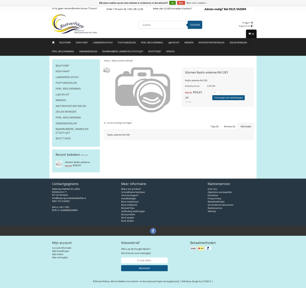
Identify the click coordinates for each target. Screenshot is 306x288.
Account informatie (61, 247)
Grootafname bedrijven (133, 192)
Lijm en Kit (173, 42)
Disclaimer (213, 195)
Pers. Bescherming (152, 42)
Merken (189, 42)
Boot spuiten (127, 217)
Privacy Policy (214, 198)
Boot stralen (127, 220)
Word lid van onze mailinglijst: (136, 251)
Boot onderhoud (129, 201)
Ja (172, 3)
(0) (252, 33)
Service (170, 51)
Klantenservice (215, 208)
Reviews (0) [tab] (229, 126)
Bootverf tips (127, 208)
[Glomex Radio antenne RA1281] (59, 163)
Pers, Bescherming (63, 51)
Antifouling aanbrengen (133, 211)
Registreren (245, 26)
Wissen (84, 154)
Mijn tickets (57, 254)
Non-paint (82, 42)
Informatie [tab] (246, 126)
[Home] (53, 42)
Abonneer (144, 268)
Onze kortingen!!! (129, 195)
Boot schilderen (129, 204)
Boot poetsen (128, 214)
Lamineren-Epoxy (103, 42)
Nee (181, 3)
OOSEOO (206, 281)
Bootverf (65, 42)
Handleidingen (128, 198)
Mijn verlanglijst (60, 257)
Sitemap (212, 211)
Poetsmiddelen (127, 42)
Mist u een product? (131, 188)
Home (107, 60)
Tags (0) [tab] (214, 126)
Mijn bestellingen (60, 251)
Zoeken (195, 24)
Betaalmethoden (216, 201)
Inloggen (246, 22)
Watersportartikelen (211, 42)
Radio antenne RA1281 (81, 162)
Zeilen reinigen (238, 42)
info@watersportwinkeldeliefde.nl (69, 198)
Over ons (212, 188)
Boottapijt (154, 51)
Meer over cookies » (196, 3)
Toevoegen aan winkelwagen (228, 97)
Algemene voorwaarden (220, 192)
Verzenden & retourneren (220, 204)
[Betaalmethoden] (201, 248)
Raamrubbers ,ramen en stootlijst (122, 51)
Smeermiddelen (88, 51)
